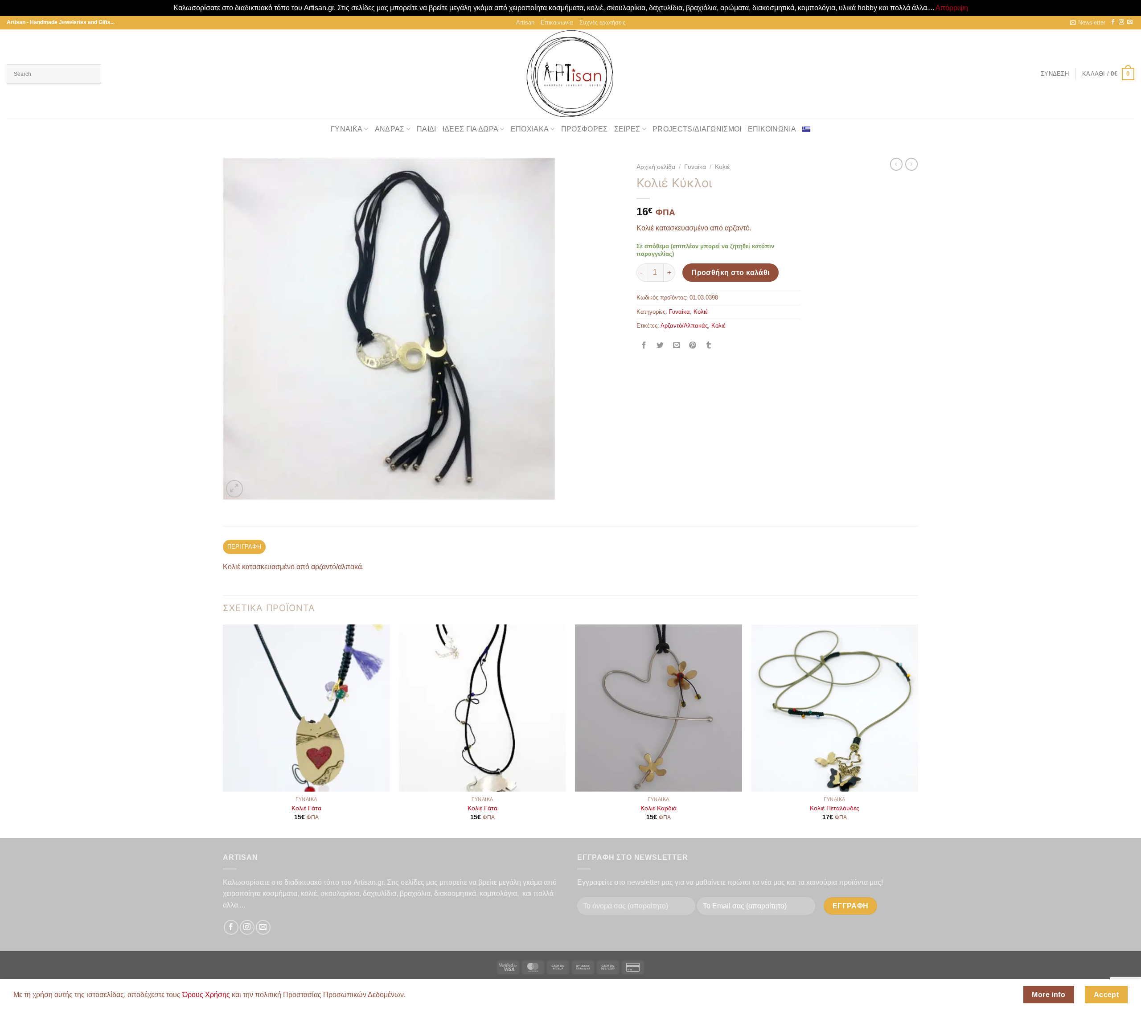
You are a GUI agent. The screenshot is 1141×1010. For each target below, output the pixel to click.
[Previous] (223, 731)
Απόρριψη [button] (952, 8)
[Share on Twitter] (660, 346)
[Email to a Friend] (676, 346)
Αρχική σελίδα (655, 167)
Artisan (525, 22)
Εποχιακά (530, 129)
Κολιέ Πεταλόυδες (834, 808)
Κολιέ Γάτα (306, 808)
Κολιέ (722, 167)
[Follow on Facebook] (1113, 22)
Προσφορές (584, 129)
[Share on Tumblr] (709, 346)
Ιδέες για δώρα (470, 129)
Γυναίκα (346, 129)
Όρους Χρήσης (206, 994)
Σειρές (627, 129)
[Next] (917, 731)
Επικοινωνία (557, 22)
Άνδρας (390, 129)
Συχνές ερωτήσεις (602, 22)
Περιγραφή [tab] (244, 546)
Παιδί (426, 129)
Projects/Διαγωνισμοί (697, 129)
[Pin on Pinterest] (692, 346)
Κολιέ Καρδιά (658, 808)
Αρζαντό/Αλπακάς (684, 325)
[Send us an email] (1130, 22)
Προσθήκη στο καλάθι (730, 272)
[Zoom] (234, 488)
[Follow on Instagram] (1121, 22)
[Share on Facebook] (644, 346)
